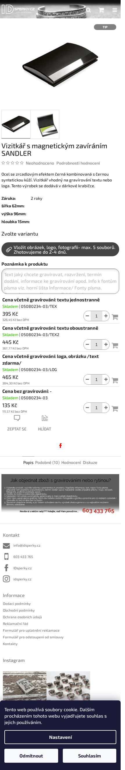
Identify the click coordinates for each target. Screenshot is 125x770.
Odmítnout (31, 755)
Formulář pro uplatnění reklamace (31, 630)
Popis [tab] (28, 462)
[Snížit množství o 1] (87, 316)
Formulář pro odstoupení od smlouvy (33, 637)
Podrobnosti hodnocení (78, 162)
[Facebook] (60, 445)
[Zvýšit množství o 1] (105, 316)
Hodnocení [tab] (71, 462)
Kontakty (10, 644)
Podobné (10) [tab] (47, 462)
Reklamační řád (15, 623)
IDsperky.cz (22, 568)
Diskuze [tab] (90, 462)
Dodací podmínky (17, 603)
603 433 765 (23, 556)
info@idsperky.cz (26, 545)
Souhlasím (89, 755)
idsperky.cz (22, 579)
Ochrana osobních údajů (22, 617)
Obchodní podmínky (19, 610)
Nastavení (60, 737)
